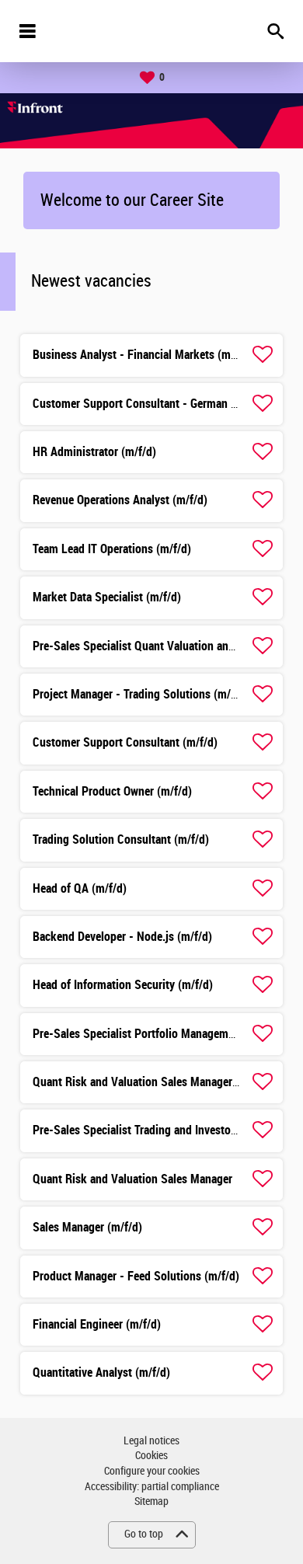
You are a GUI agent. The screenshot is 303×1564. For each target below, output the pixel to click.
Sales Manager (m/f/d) (87, 1227)
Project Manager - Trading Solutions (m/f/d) (141, 694)
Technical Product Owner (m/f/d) (112, 791)
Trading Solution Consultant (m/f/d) (121, 839)
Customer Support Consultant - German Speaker (151, 403)
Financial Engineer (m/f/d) (97, 1324)
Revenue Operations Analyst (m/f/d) (120, 500)
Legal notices (151, 1440)
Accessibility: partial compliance (152, 1486)
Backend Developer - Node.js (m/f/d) (122, 936)
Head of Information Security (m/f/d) (123, 984)
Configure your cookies (152, 1471)
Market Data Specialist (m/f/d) (107, 597)
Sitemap (151, 1501)
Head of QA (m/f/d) (80, 888)
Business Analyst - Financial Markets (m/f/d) (142, 354)
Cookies (151, 1455)
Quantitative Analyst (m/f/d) (101, 1372)
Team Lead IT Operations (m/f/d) (112, 549)
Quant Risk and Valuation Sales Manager (132, 1179)
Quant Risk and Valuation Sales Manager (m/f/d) (151, 1082)
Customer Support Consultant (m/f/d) (125, 742)
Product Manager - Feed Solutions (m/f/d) (136, 1276)
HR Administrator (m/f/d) (94, 451)
